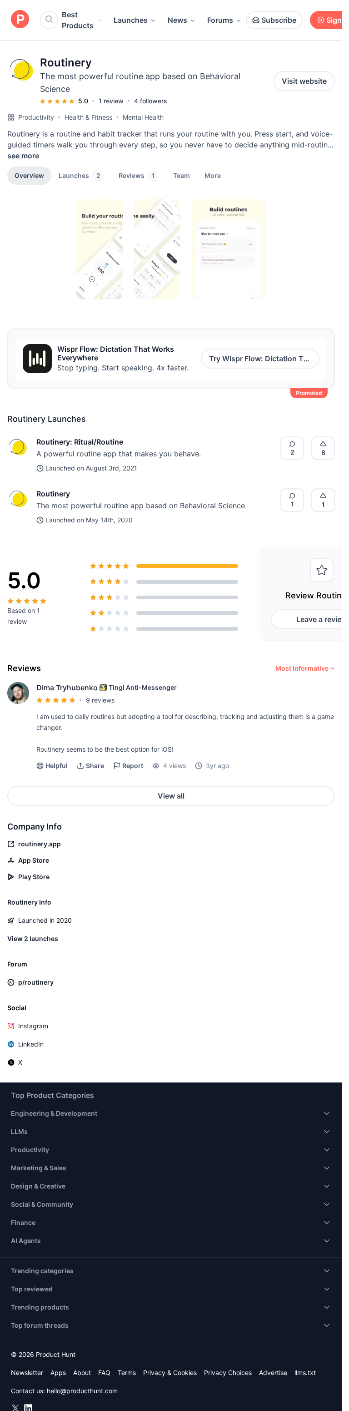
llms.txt (305, 1372)
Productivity (36, 117)
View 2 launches (32, 938)
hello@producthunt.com (82, 1391)
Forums (220, 20)
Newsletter (27, 1372)
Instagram (33, 1026)
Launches (131, 20)
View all (171, 795)
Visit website (304, 81)
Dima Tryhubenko (67, 687)
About (82, 1372)
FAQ (104, 1372)
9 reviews (100, 700)
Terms (127, 1372)
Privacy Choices (228, 1372)
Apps (58, 1372)
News (177, 20)
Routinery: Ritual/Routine (79, 441)
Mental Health (143, 117)
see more (23, 155)
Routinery (53, 493)
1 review (111, 101)
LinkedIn (31, 1044)
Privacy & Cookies (170, 1372)
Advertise (273, 1372)
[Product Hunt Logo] (20, 20)
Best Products (78, 20)
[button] (212, 175)
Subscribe (278, 20)
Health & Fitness (88, 117)
